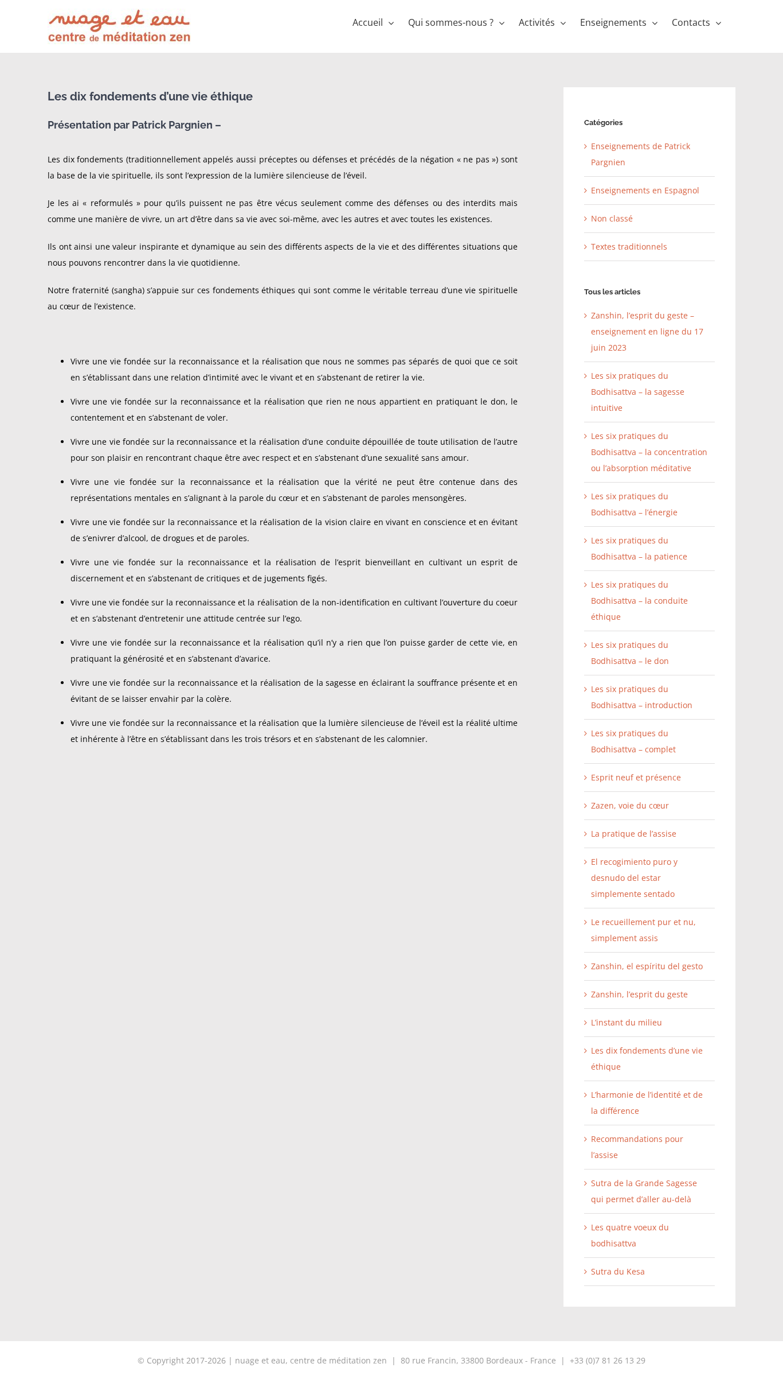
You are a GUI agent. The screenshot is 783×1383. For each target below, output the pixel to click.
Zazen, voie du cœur (630, 805)
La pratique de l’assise (633, 833)
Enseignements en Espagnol (645, 190)
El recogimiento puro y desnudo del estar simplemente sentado (634, 877)
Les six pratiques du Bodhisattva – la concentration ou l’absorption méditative (649, 451)
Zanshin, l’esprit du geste (639, 994)
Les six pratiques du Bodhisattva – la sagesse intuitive (637, 391)
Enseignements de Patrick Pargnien (640, 154)
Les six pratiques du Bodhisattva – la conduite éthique (639, 600)
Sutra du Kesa (618, 1271)
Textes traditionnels (629, 246)
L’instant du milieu (626, 1022)
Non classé (612, 218)
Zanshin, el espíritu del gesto (647, 966)
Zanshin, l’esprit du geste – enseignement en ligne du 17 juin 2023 (647, 331)
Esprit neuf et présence (636, 777)
